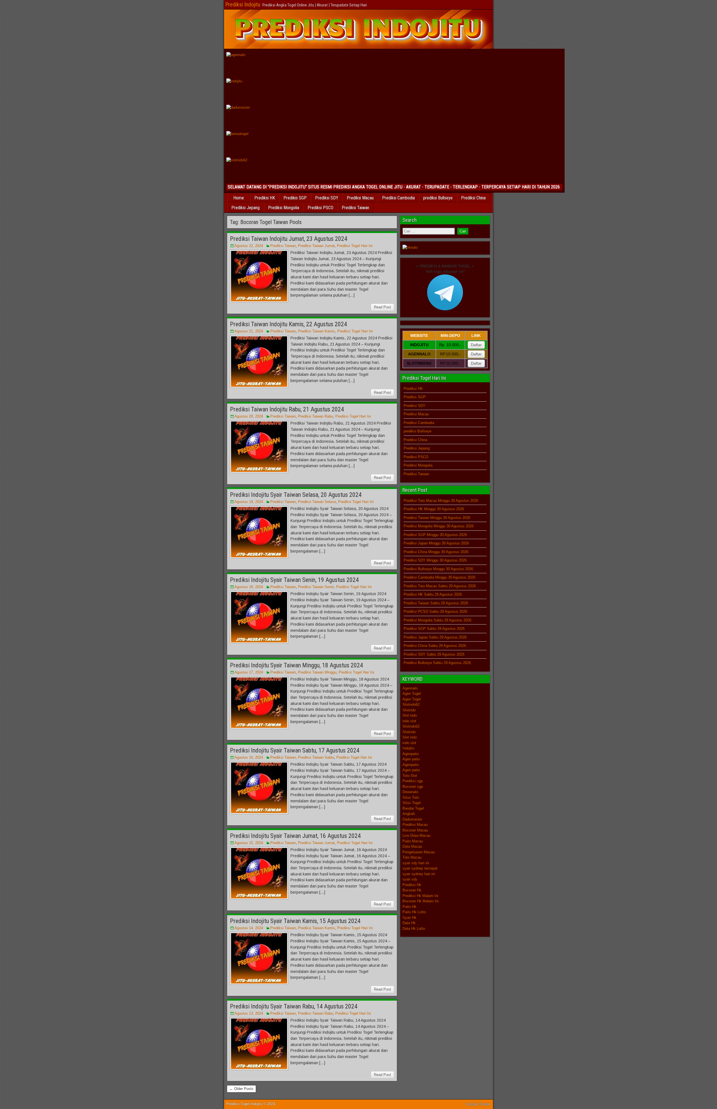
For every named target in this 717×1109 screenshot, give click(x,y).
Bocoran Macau (415, 830)
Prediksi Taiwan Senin (316, 587)
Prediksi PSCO (320, 207)
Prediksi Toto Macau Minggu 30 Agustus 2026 (441, 500)
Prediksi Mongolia (283, 207)
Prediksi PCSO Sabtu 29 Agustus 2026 (435, 611)
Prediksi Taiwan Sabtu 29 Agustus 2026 (436, 603)
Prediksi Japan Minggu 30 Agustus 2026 (436, 543)
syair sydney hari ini (418, 874)
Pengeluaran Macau (418, 852)
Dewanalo (410, 792)
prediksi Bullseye (438, 198)
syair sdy (409, 879)
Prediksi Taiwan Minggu (317, 672)
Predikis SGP (295, 198)
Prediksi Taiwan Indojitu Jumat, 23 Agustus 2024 (288, 238)
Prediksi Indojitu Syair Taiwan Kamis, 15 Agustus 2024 (295, 920)
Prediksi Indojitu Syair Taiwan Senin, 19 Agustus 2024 (294, 579)
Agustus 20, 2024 (248, 416)
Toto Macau (412, 857)
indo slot (409, 721)
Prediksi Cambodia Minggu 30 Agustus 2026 (439, 577)
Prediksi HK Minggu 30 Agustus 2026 (434, 509)
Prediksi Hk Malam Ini (420, 896)
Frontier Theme (478, 1104)
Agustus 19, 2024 (248, 502)
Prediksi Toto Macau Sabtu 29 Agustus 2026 (440, 586)
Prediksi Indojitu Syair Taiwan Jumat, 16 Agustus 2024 (295, 835)
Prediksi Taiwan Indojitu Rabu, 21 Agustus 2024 (287, 409)
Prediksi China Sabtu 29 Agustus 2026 (435, 646)
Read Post (382, 307)
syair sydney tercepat (419, 868)
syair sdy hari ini (415, 863)
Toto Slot (409, 775)
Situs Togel (411, 803)
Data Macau (412, 846)
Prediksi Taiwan (355, 207)
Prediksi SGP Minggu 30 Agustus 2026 (435, 535)
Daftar (476, 345)
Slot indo (409, 715)
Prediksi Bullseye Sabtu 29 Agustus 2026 (437, 663)
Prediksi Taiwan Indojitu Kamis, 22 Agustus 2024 (288, 324)
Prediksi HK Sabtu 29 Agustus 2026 (433, 594)
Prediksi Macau (360, 198)
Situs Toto (410, 797)
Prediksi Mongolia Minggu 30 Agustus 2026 (439, 526)
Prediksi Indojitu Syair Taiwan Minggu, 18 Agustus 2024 (296, 665)
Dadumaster (412, 819)
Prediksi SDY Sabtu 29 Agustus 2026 (434, 654)
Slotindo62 (411, 704)
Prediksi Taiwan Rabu (315, 416)
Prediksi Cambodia (398, 198)
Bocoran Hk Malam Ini (420, 901)
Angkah (408, 814)
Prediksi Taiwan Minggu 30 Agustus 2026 (437, 518)
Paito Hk (409, 907)
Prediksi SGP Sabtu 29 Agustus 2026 (434, 628)
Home (238, 198)
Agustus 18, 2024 (248, 587)
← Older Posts (241, 1089)
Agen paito (411, 759)
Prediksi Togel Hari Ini (355, 246)
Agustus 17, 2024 (248, 672)
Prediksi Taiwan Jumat (316, 246)
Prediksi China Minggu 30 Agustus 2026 (436, 552)
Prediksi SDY (326, 198)
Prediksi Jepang (245, 207)
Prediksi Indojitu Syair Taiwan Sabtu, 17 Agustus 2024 (294, 750)
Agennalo (410, 688)
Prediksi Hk (411, 885)
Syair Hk (409, 917)
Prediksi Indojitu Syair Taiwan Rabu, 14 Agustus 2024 (293, 1006)
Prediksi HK (264, 198)
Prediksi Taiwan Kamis (316, 331)
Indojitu (408, 748)
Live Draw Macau (416, 835)
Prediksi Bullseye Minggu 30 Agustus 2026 (438, 569)
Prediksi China (473, 198)
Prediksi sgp (412, 781)
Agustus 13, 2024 (248, 1013)
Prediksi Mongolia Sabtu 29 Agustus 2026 (437, 620)
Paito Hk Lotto (414, 912)
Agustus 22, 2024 (248, 246)
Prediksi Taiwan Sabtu (316, 757)
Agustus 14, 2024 (248, 928)
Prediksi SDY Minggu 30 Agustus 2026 (435, 560)
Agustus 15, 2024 (248, 843)
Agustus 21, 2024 (248, 331)
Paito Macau (412, 841)
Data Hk (409, 923)
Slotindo (409, 710)
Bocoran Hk (412, 890)
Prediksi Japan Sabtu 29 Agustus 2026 (435, 637)
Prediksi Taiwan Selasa (317, 502)
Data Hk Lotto (413, 928)
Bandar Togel (413, 808)
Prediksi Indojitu (242, 4)
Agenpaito (410, 754)
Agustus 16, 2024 (248, 757)
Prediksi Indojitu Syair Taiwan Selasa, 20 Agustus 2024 (296, 494)
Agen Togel (411, 693)
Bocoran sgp (412, 786)
